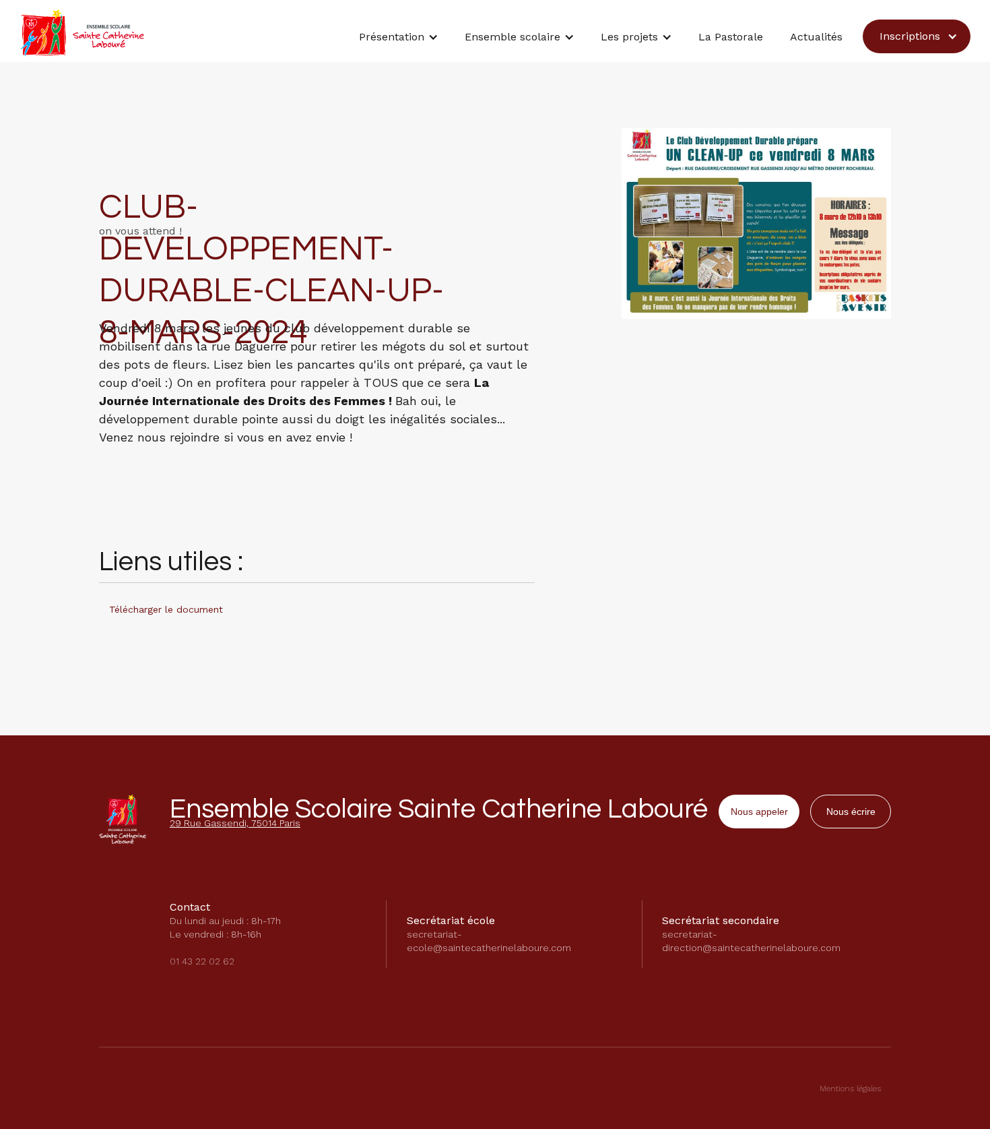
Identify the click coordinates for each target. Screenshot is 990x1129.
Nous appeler (759, 811)
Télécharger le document (166, 609)
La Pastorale (730, 36)
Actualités (816, 36)
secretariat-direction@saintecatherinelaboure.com (751, 941)
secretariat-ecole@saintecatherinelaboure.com (489, 941)
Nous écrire (851, 811)
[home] (82, 33)
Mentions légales (850, 1088)
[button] (398, 40)
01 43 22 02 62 (202, 961)
